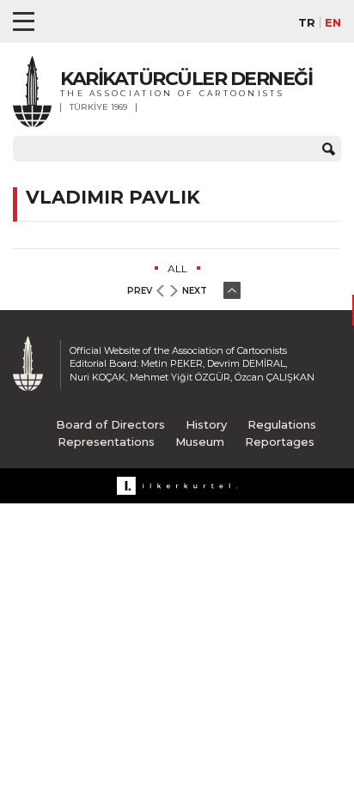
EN (333, 22)
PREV (139, 290)
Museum (199, 441)
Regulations (281, 424)
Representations (106, 441)
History (206, 424)
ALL (177, 268)
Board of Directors (110, 424)
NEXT (194, 290)
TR (306, 22)
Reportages (279, 441)
